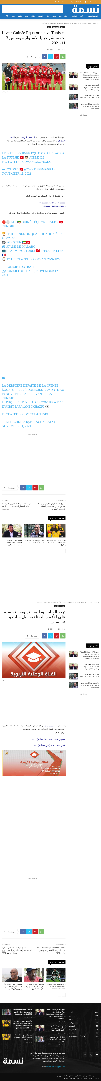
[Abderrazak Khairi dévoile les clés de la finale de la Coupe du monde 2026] (73, 106)
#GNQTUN (14, 242)
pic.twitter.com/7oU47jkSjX (25, 414)
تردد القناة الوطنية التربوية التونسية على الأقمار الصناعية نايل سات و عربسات (16, 506)
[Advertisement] (32, 9)
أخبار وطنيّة (55, 27)
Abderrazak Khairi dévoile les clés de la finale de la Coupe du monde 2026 (89, 106)
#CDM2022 (36, 157)
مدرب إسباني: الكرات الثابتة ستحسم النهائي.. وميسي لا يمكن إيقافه (56, 542)
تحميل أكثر (83, 115)
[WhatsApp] (62, 56)
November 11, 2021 (16, 426)
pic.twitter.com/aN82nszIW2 (36, 259)
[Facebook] (55, 1)
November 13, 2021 (16, 173)
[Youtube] (62, 1)
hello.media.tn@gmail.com (55, 1067)
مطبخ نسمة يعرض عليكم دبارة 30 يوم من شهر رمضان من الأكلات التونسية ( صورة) (51, 506)
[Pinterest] (56, 56)
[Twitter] (58, 1)
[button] (7, 16)
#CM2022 (8, 238)
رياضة (62, 27)
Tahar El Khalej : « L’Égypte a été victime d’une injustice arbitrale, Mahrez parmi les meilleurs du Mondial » (55, 1014)
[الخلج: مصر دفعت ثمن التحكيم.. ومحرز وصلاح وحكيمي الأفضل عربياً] (12, 531)
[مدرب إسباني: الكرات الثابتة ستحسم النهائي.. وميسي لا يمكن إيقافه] (55, 531)
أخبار (42, 23)
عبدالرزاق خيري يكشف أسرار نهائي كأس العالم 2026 (57, 1039)
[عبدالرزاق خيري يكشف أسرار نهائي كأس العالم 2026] (34, 531)
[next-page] (63, 551)
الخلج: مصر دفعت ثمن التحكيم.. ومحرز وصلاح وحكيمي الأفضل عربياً (14, 542)
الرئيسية (49, 23)
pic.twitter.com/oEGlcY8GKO (26, 161)
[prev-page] (59, 551)
